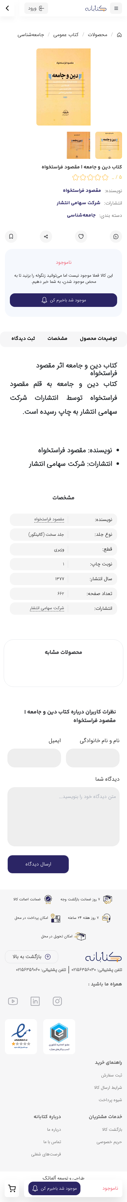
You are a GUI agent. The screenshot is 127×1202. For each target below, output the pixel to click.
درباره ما (54, 1129)
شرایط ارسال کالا (108, 1087)
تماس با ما (52, 1141)
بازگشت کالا (112, 1129)
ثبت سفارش (111, 1075)
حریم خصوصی (109, 1141)
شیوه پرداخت (110, 1100)
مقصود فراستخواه (82, 191)
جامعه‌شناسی (31, 35)
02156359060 (28, 969)
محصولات (97, 35)
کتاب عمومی (66, 35)
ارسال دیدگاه (38, 864)
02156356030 (84, 969)
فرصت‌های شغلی (46, 1154)
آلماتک (49, 1178)
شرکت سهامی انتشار (78, 203)
